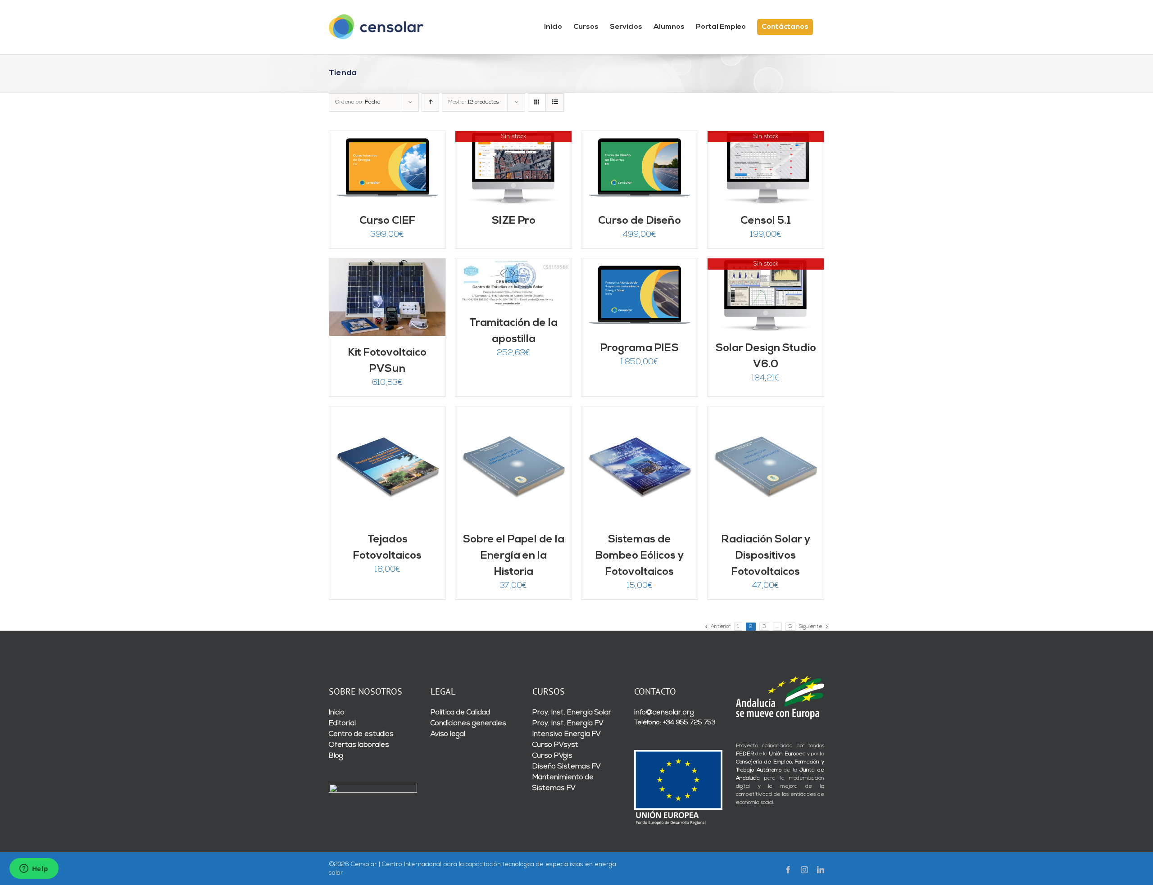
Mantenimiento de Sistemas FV (563, 783)
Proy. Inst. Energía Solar (572, 712)
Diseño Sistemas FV (566, 766)
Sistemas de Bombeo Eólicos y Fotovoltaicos (639, 556)
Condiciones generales (468, 723)
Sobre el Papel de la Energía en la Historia (513, 556)
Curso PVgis (552, 755)
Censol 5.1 (765, 221)
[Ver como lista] (554, 102)
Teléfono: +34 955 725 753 (675, 722)
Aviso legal (448, 734)
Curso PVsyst (555, 745)
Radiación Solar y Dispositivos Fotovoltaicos (766, 556)
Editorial (342, 723)
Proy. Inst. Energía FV (568, 723)
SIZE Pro (514, 221)
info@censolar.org (664, 712)
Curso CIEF (387, 221)
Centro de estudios (361, 734)
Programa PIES (639, 348)
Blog (336, 755)
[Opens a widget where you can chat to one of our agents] (34, 869)
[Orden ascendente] (430, 102)
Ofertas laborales (359, 745)
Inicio (337, 712)
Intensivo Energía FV (566, 734)
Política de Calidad (460, 712)
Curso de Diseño (639, 221)
